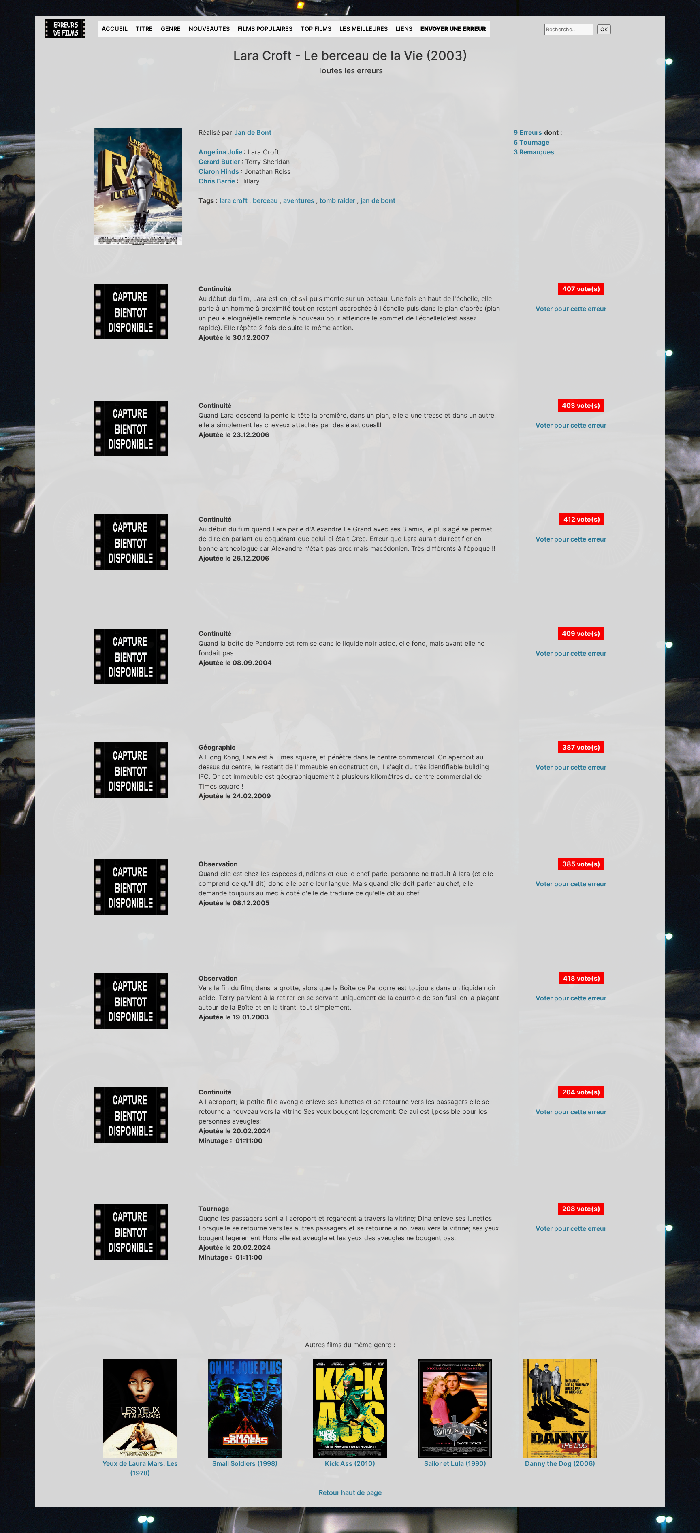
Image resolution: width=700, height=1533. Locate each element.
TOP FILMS (316, 28)
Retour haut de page (350, 1492)
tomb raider (338, 200)
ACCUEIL (115, 28)
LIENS (404, 28)
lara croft (234, 200)
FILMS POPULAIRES (265, 28)
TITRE (144, 28)
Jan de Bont (252, 132)
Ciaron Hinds (219, 171)
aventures (299, 200)
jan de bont (378, 200)
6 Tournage (531, 142)
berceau (266, 200)
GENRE (171, 28)
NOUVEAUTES (209, 28)
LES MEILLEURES (363, 28)
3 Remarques (534, 152)
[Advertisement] (188, 380)
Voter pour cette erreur (571, 309)
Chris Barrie (217, 181)
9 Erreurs (528, 132)
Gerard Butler (219, 162)
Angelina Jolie (221, 152)
